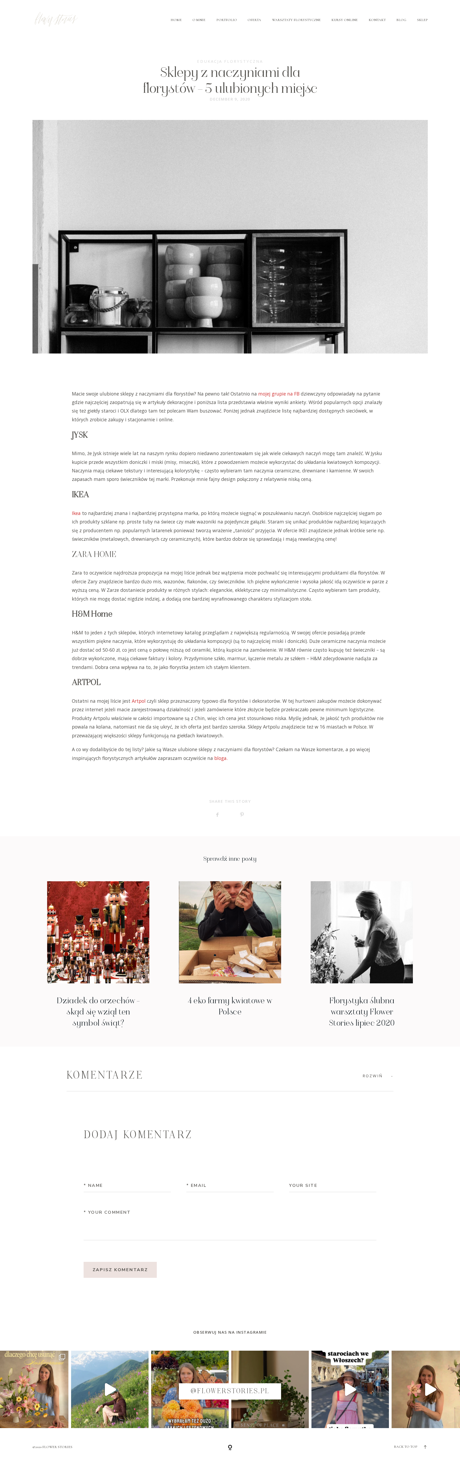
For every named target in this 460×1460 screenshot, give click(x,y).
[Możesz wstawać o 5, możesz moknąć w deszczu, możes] (110, 1389)
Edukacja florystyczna (230, 61)
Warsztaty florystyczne (296, 20)
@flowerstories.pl (230, 1391)
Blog (401, 20)
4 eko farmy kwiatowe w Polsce (230, 955)
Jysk (97, 453)
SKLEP (422, 20)
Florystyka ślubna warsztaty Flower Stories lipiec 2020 (362, 955)
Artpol (139, 701)
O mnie (199, 20)
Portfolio (226, 20)
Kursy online (344, 20)
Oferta (254, 20)
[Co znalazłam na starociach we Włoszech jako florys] (350, 1389)
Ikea (76, 513)
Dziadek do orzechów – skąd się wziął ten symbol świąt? (98, 955)
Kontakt (377, 20)
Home (176, 20)
